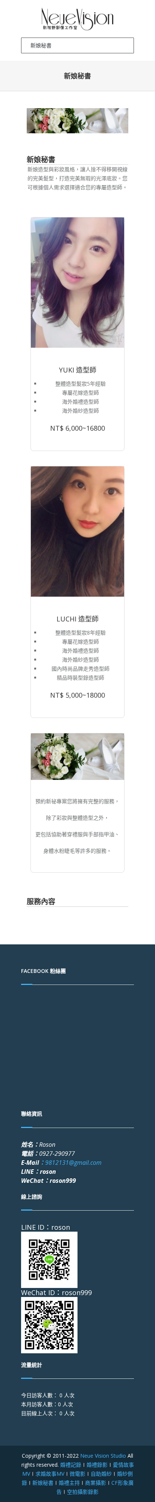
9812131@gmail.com (70, 1162)
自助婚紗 (101, 1473)
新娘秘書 (42, 1482)
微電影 (77, 1473)
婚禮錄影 (97, 1464)
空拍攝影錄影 (83, 1491)
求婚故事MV (49, 1473)
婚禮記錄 (70, 1464)
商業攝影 (95, 1482)
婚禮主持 (69, 1482)
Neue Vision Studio (102, 1455)
